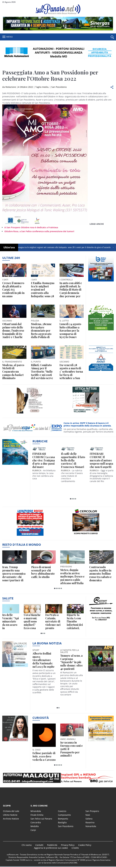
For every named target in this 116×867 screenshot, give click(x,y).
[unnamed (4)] (85, 413)
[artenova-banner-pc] (58, 778)
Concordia (36, 822)
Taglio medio (41, 87)
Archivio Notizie (11, 818)
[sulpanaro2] (85, 535)
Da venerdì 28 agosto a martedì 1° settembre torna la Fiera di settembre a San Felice (71, 372)
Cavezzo (62, 811)
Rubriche (40, 441)
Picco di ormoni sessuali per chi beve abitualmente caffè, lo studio (43, 572)
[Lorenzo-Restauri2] (15, 666)
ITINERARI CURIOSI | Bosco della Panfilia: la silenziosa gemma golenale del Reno (72, 460)
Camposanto (64, 814)
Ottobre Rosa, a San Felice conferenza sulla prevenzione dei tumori (39, 231)
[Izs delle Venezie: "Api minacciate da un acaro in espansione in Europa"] (10, 608)
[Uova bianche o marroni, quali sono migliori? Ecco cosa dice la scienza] (32, 608)
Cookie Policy (84, 845)
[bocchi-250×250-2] (30, 535)
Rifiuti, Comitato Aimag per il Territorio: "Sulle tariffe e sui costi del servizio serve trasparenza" (42, 372)
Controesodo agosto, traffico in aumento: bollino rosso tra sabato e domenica (100, 574)
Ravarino (89, 822)
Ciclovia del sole (11, 811)
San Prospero (92, 811)
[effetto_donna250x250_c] (30, 413)
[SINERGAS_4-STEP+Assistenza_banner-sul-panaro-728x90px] (58, 29)
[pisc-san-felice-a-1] (15, 464)
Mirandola (36, 811)
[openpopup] (112, 37)
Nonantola (90, 826)
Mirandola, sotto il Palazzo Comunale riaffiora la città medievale (71, 660)
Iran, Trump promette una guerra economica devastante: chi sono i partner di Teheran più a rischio (14, 574)
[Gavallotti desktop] (58, 52)
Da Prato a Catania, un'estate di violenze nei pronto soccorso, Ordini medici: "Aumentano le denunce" (53, 621)
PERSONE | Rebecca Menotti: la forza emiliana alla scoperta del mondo (43, 460)
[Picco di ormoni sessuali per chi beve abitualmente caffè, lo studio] (43, 557)
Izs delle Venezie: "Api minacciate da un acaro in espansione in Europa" (10, 621)
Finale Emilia (37, 814)
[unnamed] (101, 330)
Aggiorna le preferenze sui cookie (51, 847)
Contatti (39, 845)
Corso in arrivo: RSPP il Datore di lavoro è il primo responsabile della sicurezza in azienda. (87, 424)
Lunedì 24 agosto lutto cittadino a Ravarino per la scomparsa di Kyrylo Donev (70, 330)
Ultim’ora (9, 247)
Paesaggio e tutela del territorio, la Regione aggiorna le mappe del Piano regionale (43, 749)
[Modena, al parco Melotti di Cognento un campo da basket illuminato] (14, 352)
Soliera (88, 818)
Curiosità (40, 718)
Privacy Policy (67, 845)
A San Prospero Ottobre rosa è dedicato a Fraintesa (31, 227)
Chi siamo (27, 845)
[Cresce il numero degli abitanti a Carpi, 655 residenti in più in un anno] (14, 270)
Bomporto (63, 818)
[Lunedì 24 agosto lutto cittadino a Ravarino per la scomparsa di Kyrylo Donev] (72, 311)
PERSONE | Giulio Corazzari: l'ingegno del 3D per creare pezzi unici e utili (101, 460)
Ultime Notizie (10, 814)
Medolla (35, 826)
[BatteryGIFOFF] (101, 281)
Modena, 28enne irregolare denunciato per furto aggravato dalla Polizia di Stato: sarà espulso (43, 330)
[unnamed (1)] (101, 371)
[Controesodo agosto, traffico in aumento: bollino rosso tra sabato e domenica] (101, 557)
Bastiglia (62, 822)
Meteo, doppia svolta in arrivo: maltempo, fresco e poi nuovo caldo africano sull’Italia (72, 576)
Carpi (33, 830)
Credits (75, 847)
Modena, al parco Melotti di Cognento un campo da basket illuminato (13, 372)
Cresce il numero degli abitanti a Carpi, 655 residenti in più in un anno (13, 289)
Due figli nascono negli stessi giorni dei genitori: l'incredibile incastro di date (71, 749)
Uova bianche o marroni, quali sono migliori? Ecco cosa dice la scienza (32, 621)
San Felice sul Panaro (41, 818)
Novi (87, 814)
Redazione (10, 87)
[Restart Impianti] (101, 621)
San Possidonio (59, 87)
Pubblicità (52, 845)
